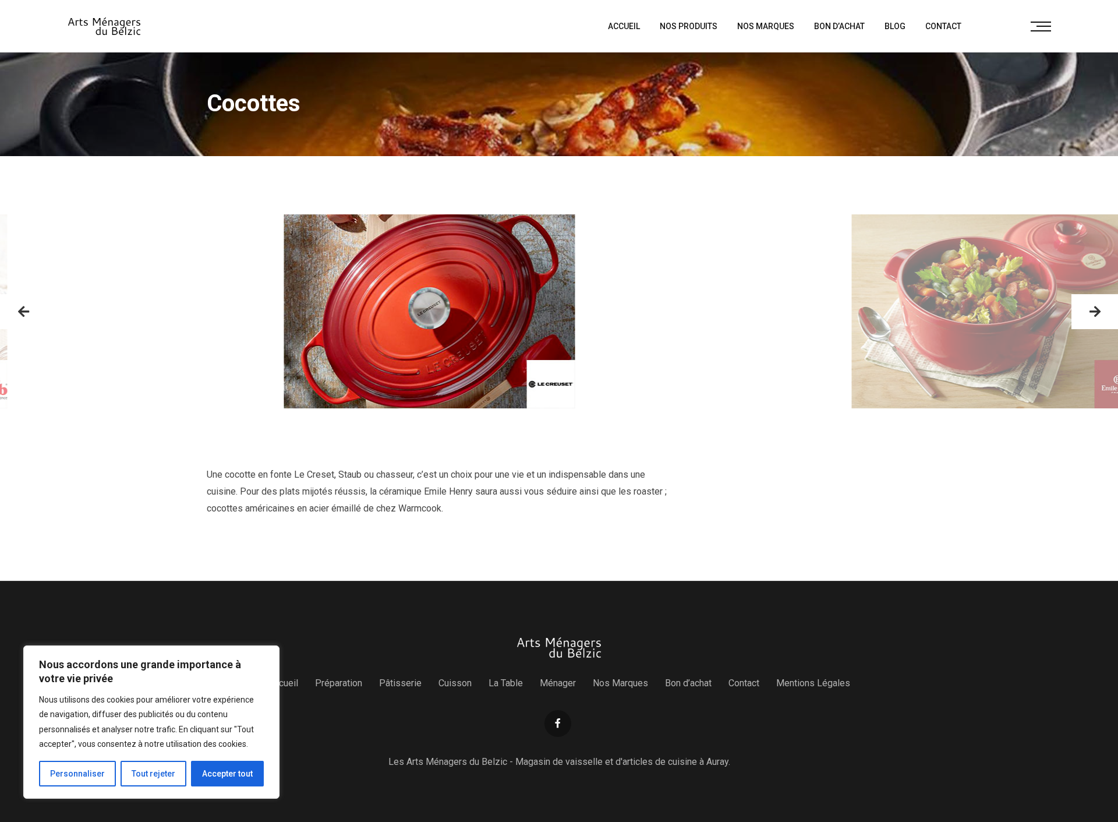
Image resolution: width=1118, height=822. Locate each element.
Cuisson (455, 683)
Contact (943, 26)
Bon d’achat (839, 26)
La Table (506, 683)
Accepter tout (227, 773)
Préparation (338, 683)
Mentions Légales (813, 683)
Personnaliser (77, 773)
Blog (895, 26)
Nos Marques (765, 26)
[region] (151, 722)
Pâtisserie (400, 683)
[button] (23, 311)
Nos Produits (688, 26)
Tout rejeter (153, 773)
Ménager (558, 683)
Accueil (624, 26)
